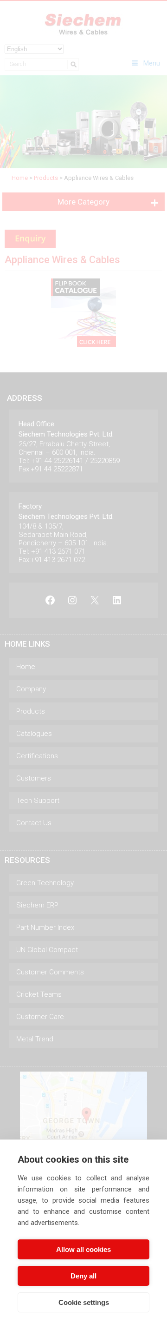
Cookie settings (83, 1302)
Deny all (83, 1276)
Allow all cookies (83, 1249)
